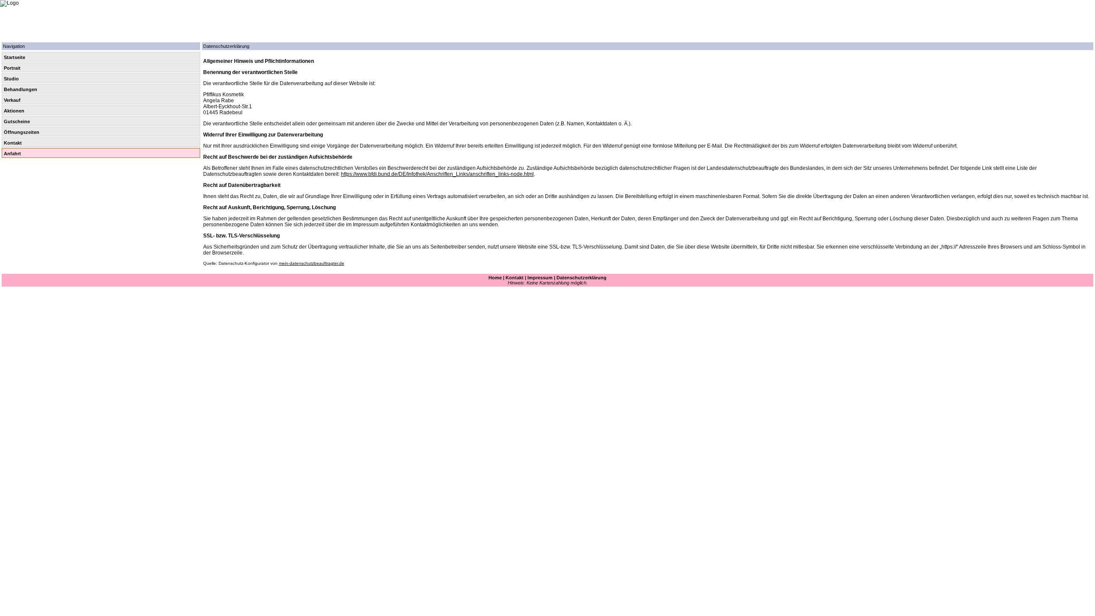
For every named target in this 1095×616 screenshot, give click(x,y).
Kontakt (13, 142)
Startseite (14, 57)
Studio (11, 78)
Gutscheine (17, 121)
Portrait (12, 68)
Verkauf (12, 100)
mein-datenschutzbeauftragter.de (311, 263)
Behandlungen (20, 89)
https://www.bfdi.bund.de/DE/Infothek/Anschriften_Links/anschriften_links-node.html (437, 174)
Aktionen (14, 110)
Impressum (540, 277)
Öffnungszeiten (21, 132)
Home (495, 277)
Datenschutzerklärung (581, 277)
